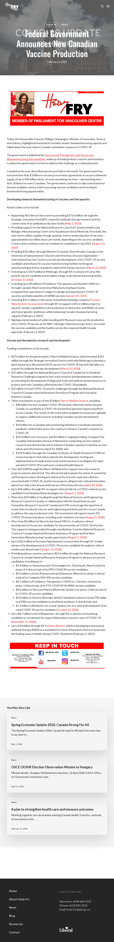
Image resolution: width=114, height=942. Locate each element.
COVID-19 (51, 25)
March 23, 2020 (96, 267)
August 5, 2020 (74, 493)
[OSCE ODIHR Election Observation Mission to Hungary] (57, 774)
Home (13, 891)
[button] (108, 6)
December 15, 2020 (23, 621)
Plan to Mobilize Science (74, 400)
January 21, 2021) (76, 295)
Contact (14, 932)
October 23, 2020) (22, 279)
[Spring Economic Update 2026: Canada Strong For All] (57, 731)
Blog (12, 915)
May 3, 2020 (73, 223)
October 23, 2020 (50, 549)
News (64, 25)
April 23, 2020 (93, 485)
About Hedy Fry (19, 899)
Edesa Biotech (56, 625)
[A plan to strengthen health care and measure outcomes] (57, 816)
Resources (16, 924)
